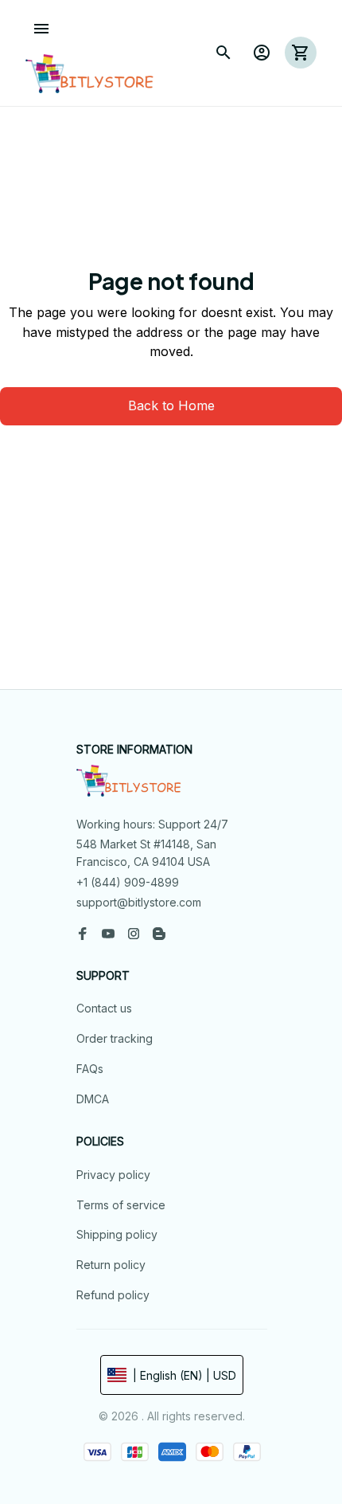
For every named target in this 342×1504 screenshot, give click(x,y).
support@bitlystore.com (138, 902)
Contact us (104, 1008)
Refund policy (113, 1295)
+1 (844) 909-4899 (127, 882)
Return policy (111, 1264)
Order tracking (114, 1038)
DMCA (92, 1099)
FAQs (89, 1068)
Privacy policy (113, 1174)
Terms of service (120, 1205)
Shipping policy (116, 1234)
